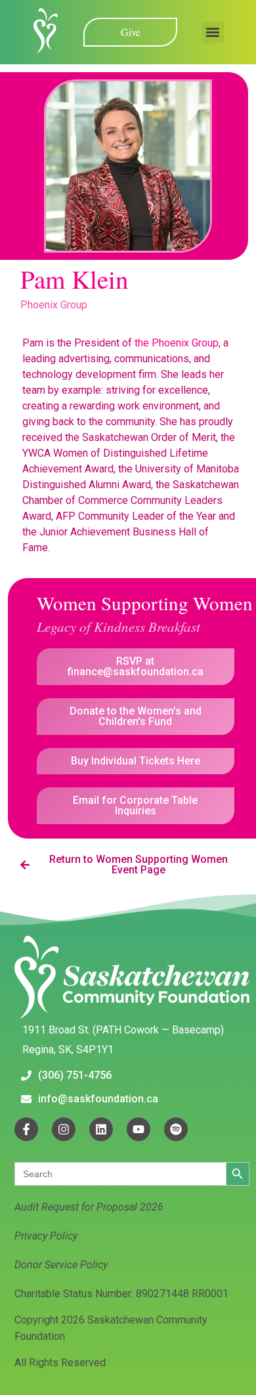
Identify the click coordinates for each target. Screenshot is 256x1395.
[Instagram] (63, 1129)
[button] (213, 32)
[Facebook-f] (26, 1129)
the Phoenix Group (177, 343)
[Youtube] (138, 1129)
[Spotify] (176, 1129)
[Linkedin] (101, 1129)
